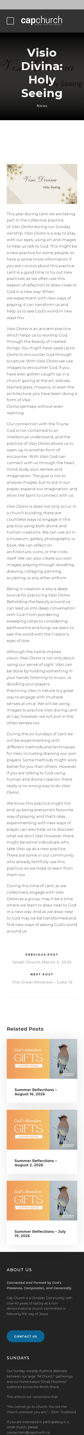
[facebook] (42, 5)
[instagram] (50, 5)
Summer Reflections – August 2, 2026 (36, 1163)
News (42, 106)
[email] (34, 5)
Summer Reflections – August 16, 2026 (36, 1092)
